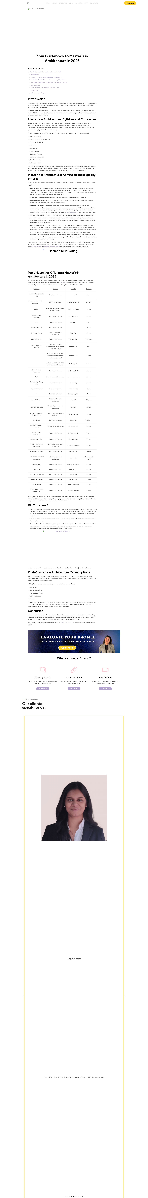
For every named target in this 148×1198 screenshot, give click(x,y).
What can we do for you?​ (38, 93)
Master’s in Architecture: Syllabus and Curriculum (46, 77)
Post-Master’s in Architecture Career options (45, 87)
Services (71, 3)
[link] (74, 641)
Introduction (35, 74)
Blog (86, 3)
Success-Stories (63, 3)
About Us (54, 3)
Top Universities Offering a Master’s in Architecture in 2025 (49, 82)
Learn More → (42, 689)
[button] (23, 996)
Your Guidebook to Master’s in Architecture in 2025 (45, 72)
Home (48, 3)
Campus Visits (79, 3)
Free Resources (94, 3)
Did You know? (35, 85)
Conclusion (34, 90)
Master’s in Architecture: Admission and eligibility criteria (48, 80)
